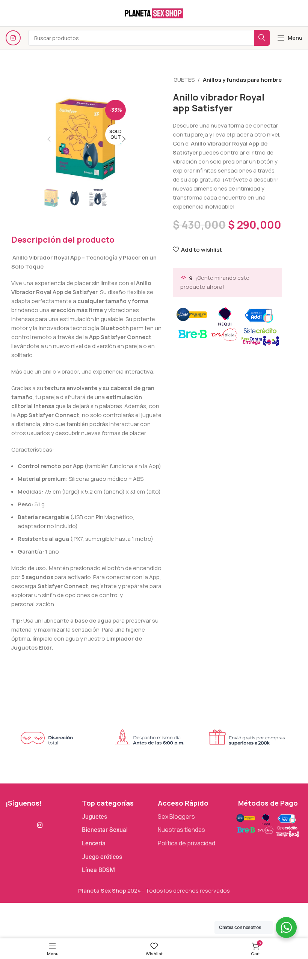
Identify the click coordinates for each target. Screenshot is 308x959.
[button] (48, 139)
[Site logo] (154, 13)
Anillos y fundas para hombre (242, 80)
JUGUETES (181, 80)
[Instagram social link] (13, 37)
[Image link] (267, 824)
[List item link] (116, 817)
